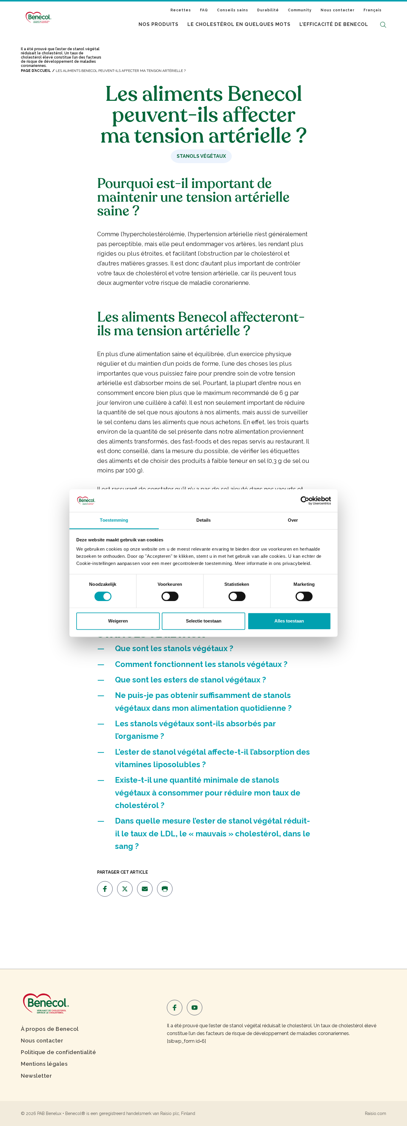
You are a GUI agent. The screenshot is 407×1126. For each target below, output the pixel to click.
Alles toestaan (289, 621)
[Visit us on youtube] (194, 1007)
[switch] (169, 596)
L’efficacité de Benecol (333, 24)
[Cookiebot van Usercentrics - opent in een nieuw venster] (305, 500)
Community (300, 10)
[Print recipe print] (165, 889)
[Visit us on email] (145, 889)
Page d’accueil (36, 71)
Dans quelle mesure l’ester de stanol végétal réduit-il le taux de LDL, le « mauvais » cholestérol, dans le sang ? (212, 833)
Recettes (180, 10)
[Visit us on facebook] (105, 889)
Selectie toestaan (203, 621)
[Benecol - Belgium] (45, 1003)
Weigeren (118, 621)
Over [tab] (293, 520)
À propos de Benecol (50, 1029)
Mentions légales (44, 1064)
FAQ (204, 10)
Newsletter (36, 1076)
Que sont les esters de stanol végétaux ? (190, 679)
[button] (383, 24)
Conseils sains (232, 10)
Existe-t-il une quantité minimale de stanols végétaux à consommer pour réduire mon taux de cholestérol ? (207, 793)
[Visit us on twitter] (125, 889)
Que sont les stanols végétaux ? (174, 648)
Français (372, 10)
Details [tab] (203, 520)
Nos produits (158, 24)
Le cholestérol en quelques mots (239, 24)
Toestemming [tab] (114, 520)
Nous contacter (338, 10)
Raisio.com (375, 1113)
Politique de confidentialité (58, 1052)
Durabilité (268, 10)
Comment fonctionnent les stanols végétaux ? (201, 664)
